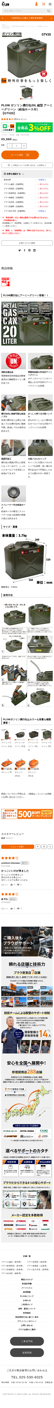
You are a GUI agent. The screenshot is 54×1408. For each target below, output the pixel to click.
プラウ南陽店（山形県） (37, 1266)
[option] (27, 57)
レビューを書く (18, 847)
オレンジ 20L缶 (32, 774)
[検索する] (48, 10)
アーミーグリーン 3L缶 (20, 744)
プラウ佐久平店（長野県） (38, 1270)
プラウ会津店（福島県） (11, 1273)
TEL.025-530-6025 (27, 1377)
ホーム (3, 25)
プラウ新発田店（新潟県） (12, 1266)
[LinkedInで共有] (34, 250)
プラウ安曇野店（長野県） (12, 1270)
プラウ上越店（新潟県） (11, 1262)
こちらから (40, 794)
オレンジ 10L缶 (19, 774)
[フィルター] (44, 847)
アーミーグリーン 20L (46, 744)
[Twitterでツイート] (19, 250)
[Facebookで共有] (24, 250)
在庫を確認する (14, 174)
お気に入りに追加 (27, 243)
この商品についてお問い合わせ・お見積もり (28, 165)
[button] (7, 119)
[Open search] (37, 847)
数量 (3, 145)
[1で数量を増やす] (23, 145)
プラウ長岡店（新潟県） (37, 1262)
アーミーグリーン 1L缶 (6, 744)
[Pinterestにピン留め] (29, 250)
